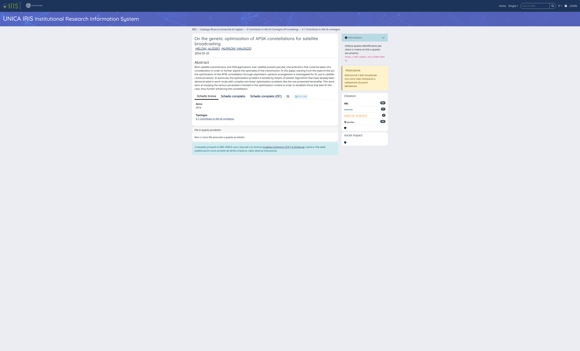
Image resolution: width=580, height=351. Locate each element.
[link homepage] (11, 6)
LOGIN (573, 6)
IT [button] (559, 6)
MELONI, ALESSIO (207, 48)
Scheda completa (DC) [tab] (266, 96)
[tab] (288, 96)
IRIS (194, 29)
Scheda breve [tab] (206, 96)
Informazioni (354, 37)
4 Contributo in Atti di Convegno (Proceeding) (272, 29)
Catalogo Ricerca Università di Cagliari (221, 29)
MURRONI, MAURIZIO (236, 48)
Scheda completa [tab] (233, 96)
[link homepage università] (34, 6)
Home (502, 6)
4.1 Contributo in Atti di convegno (321, 29)
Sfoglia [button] (512, 6)
